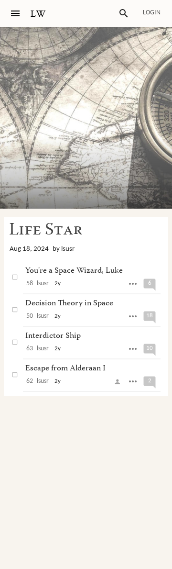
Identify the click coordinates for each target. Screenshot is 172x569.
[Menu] (15, 13)
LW (38, 14)
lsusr (68, 249)
